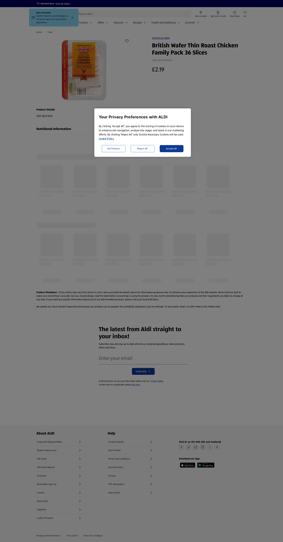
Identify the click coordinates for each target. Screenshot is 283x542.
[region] (142, 132)
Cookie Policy (106, 139)
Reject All (142, 148)
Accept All (171, 148)
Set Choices (113, 148)
